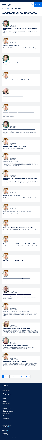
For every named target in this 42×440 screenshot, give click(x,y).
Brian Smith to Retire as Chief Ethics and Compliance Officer (18, 227)
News (6, 8)
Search (32, 4)
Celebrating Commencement (10, 62)
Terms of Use (5, 433)
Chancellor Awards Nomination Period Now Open (15, 345)
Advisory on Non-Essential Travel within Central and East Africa (19, 129)
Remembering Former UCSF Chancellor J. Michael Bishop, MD (19, 243)
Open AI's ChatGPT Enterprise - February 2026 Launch (17, 294)
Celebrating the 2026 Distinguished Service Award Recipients (18, 112)
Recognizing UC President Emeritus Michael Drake (16, 311)
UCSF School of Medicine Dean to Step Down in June (16, 278)
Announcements (6, 416)
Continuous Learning (7, 408)
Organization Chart (6, 403)
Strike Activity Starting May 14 (10, 161)
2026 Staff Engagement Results (11, 45)
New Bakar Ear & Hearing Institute (12, 195)
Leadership (4, 396)
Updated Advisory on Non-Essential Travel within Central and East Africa (19, 29)
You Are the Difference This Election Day (13, 96)
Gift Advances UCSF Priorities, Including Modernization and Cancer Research (20, 179)
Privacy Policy (5, 431)
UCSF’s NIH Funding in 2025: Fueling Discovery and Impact (18, 261)
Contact (3, 423)
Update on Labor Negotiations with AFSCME (14, 146)
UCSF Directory (5, 426)
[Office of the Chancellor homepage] (6, 4)
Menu (36, 4)
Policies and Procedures (6, 425)
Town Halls (5, 419)
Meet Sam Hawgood (6, 390)
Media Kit (5, 393)
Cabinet (4, 398)
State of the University (7, 394)
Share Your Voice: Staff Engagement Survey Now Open (17, 211)
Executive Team (6, 400)
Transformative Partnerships (8, 411)
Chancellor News (6, 418)
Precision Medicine (6, 413)
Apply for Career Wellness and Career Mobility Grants (16, 328)
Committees (5, 401)
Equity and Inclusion (6, 410)
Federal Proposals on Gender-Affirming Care (14, 361)
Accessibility (5, 430)
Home (3, 8)
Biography (5, 391)
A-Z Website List (5, 434)
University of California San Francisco (8, 1)
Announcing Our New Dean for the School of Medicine (17, 80)
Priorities (3, 406)
